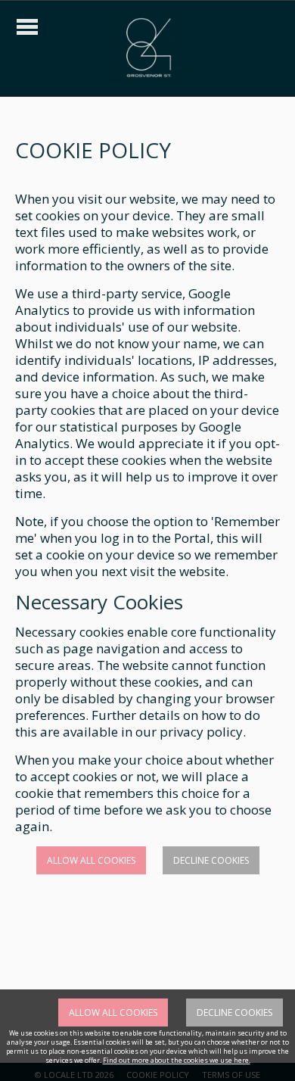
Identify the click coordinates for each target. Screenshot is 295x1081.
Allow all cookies (91, 860)
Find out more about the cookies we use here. (176, 1060)
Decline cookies (211, 860)
